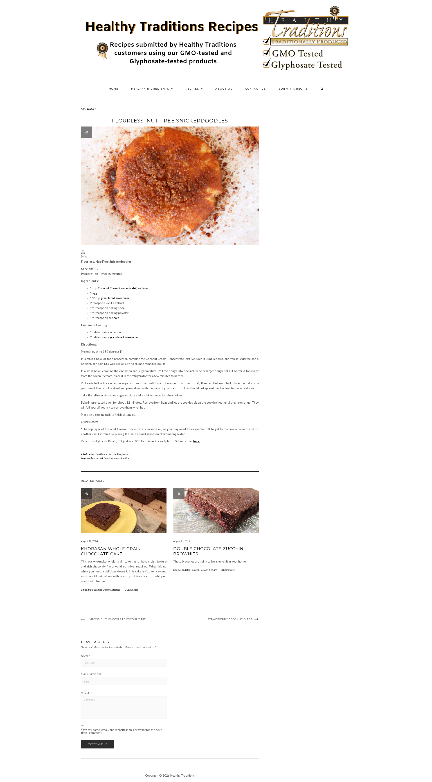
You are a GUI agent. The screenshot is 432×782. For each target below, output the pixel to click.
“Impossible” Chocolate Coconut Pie (117, 619)
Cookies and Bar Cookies (108, 454)
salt (116, 318)
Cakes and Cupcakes (91, 589)
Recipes (192, 88)
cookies (91, 458)
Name (85, 656)
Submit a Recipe (293, 88)
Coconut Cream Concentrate (116, 288)
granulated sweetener (115, 298)
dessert (99, 458)
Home (113, 88)
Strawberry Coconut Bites (229, 619)
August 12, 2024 (89, 541)
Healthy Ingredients (150, 88)
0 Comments (131, 589)
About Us (223, 88)
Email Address (91, 674)
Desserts (126, 454)
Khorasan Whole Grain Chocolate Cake (111, 551)
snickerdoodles (121, 458)
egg (94, 293)
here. (196, 441)
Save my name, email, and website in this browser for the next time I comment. (121, 731)
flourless (108, 458)
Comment (87, 693)
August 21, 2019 (181, 541)
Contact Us (255, 88)
